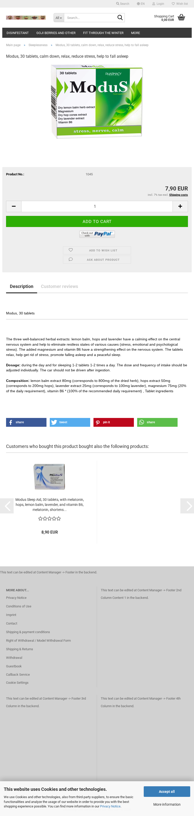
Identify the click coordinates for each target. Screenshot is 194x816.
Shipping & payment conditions (28, 632)
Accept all (167, 792)
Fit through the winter (103, 33)
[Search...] (120, 17)
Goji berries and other (56, 33)
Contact (11, 623)
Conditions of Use (18, 606)
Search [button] (124, 4)
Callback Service (18, 674)
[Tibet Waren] (26, 18)
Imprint (11, 615)
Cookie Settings (17, 682)
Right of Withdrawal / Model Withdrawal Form (38, 640)
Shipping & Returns (19, 649)
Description (21, 286)
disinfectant (18, 33)
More (135, 33)
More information (167, 804)
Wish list (181, 4)
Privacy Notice (110, 806)
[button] (141, 4)
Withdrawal (14, 658)
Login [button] (159, 4)
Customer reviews (59, 286)
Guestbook (14, 666)
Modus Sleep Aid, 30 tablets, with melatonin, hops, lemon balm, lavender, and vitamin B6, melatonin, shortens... (49, 505)
